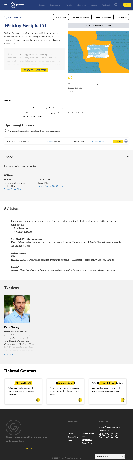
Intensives (122, 17)
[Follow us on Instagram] (112, 435)
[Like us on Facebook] (106, 435)
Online (50, 141)
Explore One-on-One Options (50, 186)
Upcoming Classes (103, 17)
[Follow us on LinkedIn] (117, 435)
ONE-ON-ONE (61, 17)
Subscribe (29, 448)
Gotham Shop (73, 437)
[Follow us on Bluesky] (101, 435)
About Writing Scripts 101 (35, 70)
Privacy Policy (87, 443)
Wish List (106, 5)
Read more (8, 354)
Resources (81, 5)
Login (127, 5)
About (94, 5)
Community (55, 5)
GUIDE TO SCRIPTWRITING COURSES (98, 26)
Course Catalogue (81, 17)
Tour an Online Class (12, 189)
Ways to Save (87, 439)
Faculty (69, 5)
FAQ (70, 440)
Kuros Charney (98, 141)
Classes (42, 5)
